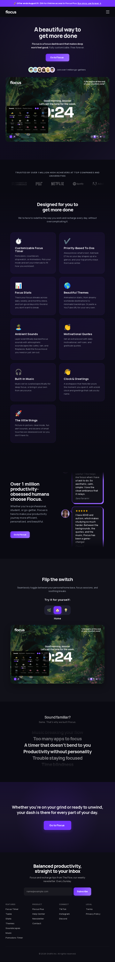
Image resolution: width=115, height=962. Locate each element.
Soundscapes (13, 928)
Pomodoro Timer (14, 937)
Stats (9, 918)
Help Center (38, 913)
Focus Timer (12, 909)
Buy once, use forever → (89, 3)
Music (9, 932)
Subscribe (82, 891)
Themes (10, 923)
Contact (36, 923)
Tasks (9, 913)
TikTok (62, 909)
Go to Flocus (57, 57)
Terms (89, 909)
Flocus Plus (38, 909)
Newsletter (38, 918)
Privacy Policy (93, 913)
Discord (63, 918)
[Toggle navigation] (107, 12)
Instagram (64, 913)
